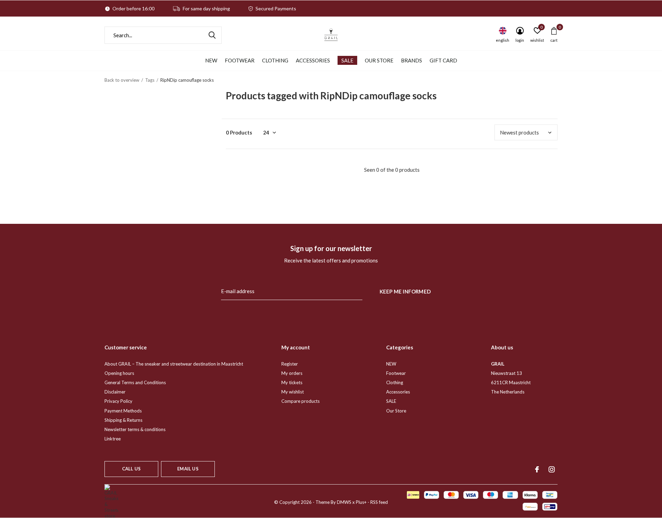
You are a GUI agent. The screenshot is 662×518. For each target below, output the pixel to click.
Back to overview (121, 80)
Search (212, 35)
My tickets (291, 382)
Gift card (443, 60)
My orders (291, 373)
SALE (347, 60)
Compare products (300, 401)
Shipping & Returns (123, 420)
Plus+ (361, 502)
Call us (131, 468)
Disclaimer (115, 392)
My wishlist (292, 392)
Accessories (313, 60)
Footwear (239, 60)
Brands (411, 60)
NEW (211, 60)
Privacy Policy (118, 401)
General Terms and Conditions (135, 382)
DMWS (344, 502)
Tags (149, 80)
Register (289, 364)
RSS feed (379, 502)
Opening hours (119, 373)
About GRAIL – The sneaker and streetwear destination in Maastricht (173, 364)
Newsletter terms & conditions (135, 429)
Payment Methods (123, 411)
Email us (187, 468)
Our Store (379, 60)
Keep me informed (405, 291)
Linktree (112, 438)
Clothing (275, 60)
